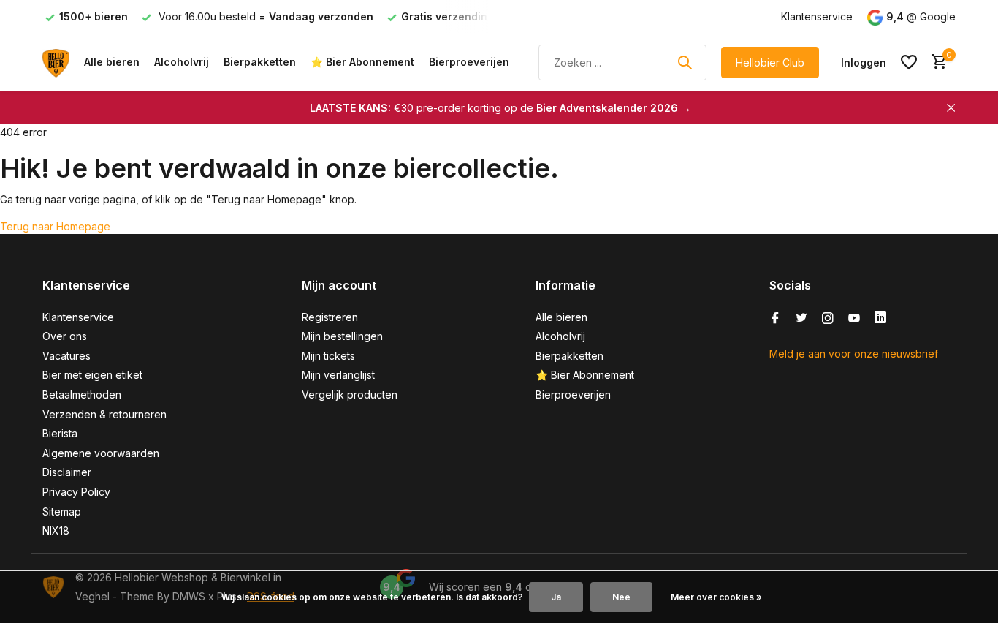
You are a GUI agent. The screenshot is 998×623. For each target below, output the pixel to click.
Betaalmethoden (81, 394)
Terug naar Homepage (55, 226)
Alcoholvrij (181, 62)
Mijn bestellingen (342, 336)
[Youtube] (854, 319)
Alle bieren (112, 62)
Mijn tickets (328, 356)
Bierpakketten (260, 62)
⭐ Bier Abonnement (362, 62)
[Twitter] (801, 319)
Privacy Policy (76, 492)
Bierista (59, 433)
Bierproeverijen (469, 62)
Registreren (330, 317)
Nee (621, 597)
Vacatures (66, 356)
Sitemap (61, 511)
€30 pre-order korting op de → (500, 108)
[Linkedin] (880, 319)
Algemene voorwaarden (100, 453)
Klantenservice (817, 16)
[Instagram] (828, 319)
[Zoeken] (685, 62)
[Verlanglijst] (909, 62)
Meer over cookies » (716, 597)
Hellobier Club (770, 62)
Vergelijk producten (349, 394)
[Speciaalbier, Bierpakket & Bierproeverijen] (55, 62)
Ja (556, 597)
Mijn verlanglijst (338, 375)
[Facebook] (775, 319)
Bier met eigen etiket (92, 375)
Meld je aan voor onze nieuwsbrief (853, 353)
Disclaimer (66, 472)
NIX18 (55, 530)
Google (938, 16)
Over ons (64, 336)
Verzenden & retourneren (104, 414)
